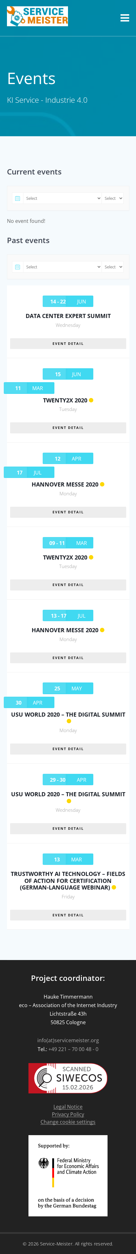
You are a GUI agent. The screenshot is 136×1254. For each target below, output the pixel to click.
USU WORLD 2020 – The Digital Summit (68, 714)
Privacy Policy (68, 1114)
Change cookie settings (68, 1122)
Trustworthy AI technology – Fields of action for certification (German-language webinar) (68, 880)
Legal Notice (68, 1107)
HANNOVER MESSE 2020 (65, 484)
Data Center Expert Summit (68, 316)
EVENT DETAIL (68, 343)
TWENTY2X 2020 (65, 400)
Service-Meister (56, 1244)
